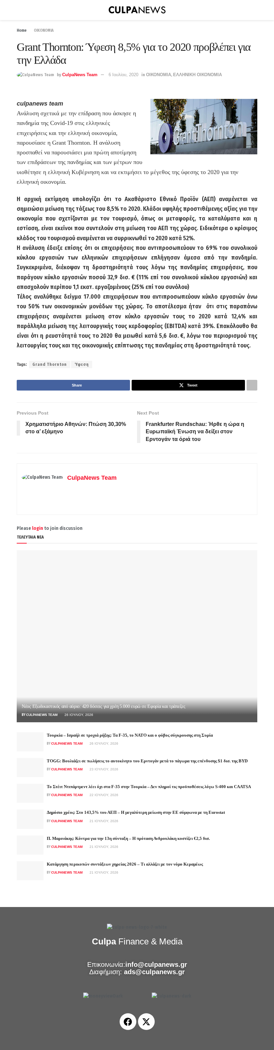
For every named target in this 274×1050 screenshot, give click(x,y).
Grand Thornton (49, 364)
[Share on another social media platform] (252, 385)
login (37, 528)
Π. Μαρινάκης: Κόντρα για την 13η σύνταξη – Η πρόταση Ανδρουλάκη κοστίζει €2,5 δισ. (128, 838)
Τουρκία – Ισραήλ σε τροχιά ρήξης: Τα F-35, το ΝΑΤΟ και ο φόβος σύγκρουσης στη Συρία (130, 735)
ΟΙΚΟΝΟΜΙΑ (43, 30)
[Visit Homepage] (137, 10)
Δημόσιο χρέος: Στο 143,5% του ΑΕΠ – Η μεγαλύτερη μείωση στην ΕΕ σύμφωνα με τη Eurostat (136, 812)
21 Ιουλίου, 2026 (103, 821)
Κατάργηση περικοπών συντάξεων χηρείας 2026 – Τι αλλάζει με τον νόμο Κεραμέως (125, 864)
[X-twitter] (146, 1021)
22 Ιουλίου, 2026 (103, 795)
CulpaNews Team (80, 74)
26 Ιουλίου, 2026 (78, 715)
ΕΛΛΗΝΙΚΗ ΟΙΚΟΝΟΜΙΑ (197, 74)
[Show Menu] (19, 10)
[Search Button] (254, 10)
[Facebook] (128, 1021)
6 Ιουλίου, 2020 (123, 74)
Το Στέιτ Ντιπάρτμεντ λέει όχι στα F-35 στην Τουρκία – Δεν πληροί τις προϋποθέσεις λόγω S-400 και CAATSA (149, 786)
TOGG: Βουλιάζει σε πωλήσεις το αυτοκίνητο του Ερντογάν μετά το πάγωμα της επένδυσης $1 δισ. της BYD (147, 760)
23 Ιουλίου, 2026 (103, 769)
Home (22, 30)
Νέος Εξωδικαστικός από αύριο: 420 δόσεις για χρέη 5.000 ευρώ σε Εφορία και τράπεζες (103, 706)
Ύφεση (82, 364)
